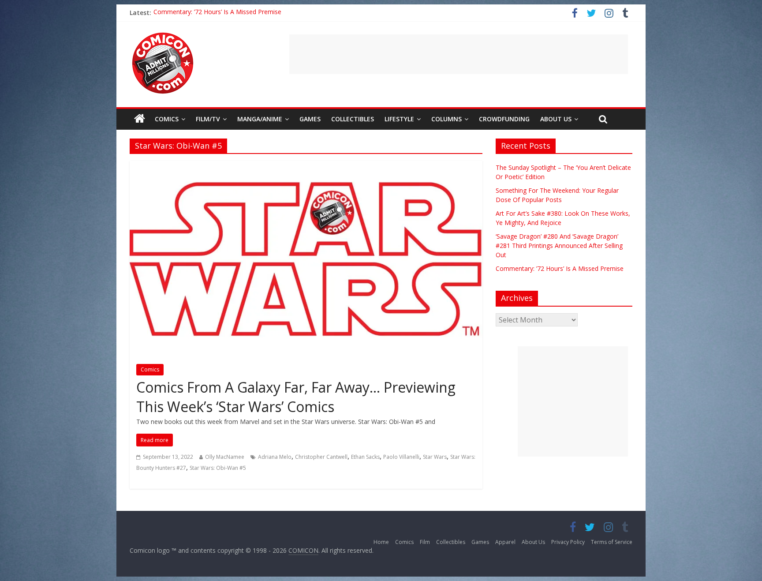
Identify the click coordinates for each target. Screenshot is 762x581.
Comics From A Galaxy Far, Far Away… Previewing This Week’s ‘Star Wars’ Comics (296, 397)
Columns (446, 119)
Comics (167, 119)
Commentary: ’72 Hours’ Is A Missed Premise (560, 268)
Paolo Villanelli (401, 457)
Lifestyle (399, 119)
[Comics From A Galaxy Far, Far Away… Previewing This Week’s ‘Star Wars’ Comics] (306, 166)
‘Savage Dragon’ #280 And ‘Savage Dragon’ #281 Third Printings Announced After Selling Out (285, 12)
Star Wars (435, 457)
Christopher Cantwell (321, 457)
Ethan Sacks (365, 457)
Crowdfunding (504, 119)
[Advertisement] (458, 54)
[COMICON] (163, 35)
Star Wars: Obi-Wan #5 (218, 468)
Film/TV (208, 119)
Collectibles (352, 119)
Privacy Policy (568, 542)
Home (381, 542)
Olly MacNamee (224, 457)
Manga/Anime (259, 119)
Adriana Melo (274, 457)
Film (425, 542)
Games (310, 119)
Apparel (505, 542)
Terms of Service (611, 542)
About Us (556, 119)
